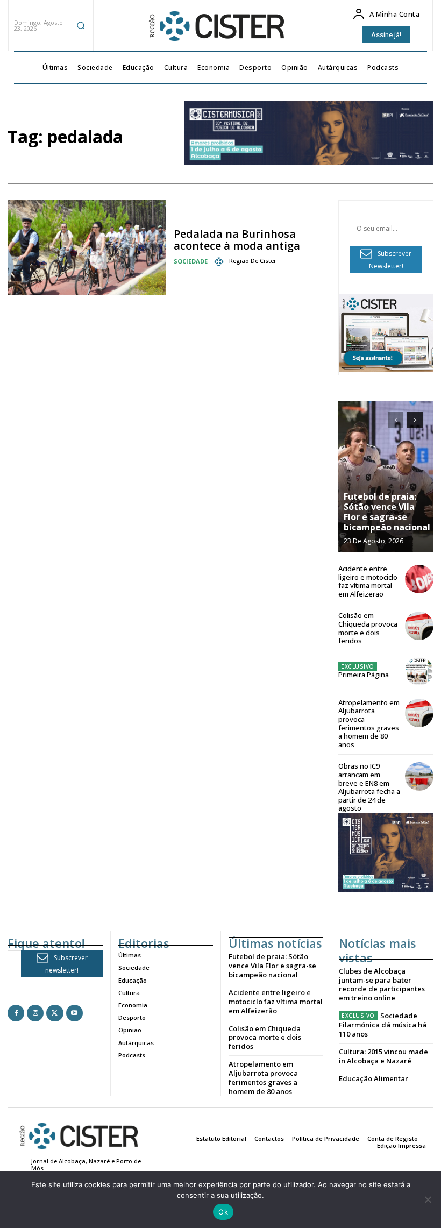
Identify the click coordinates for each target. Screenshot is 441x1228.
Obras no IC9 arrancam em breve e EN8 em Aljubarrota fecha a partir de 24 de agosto (369, 787)
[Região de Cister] (215, 26)
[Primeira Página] (419, 671)
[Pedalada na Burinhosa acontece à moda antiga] (87, 247)
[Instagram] (35, 1013)
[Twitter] (54, 1013)
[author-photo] (220, 261)
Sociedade (191, 261)
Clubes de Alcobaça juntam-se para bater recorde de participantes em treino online (382, 984)
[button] (81, 25)
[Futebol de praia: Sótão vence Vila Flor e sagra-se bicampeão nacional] (385, 476)
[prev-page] (395, 420)
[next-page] (415, 420)
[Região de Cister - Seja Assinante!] (386, 369)
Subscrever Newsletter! (390, 260)
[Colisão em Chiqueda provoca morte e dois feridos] (419, 626)
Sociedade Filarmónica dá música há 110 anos (382, 1025)
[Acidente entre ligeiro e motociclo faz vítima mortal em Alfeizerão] (419, 579)
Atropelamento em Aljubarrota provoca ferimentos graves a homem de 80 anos (369, 723)
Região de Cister (252, 261)
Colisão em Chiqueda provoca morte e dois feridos (367, 628)
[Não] (427, 1199)
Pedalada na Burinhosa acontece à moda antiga (237, 239)
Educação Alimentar (373, 1078)
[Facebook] (16, 1013)
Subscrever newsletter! (66, 964)
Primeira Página (363, 674)
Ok (223, 1212)
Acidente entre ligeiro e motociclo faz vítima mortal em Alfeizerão (367, 581)
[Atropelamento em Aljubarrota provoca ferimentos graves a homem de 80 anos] (419, 713)
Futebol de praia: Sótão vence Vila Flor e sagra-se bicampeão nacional (387, 512)
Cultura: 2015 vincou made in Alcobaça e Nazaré (383, 1056)
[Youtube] (74, 1013)
